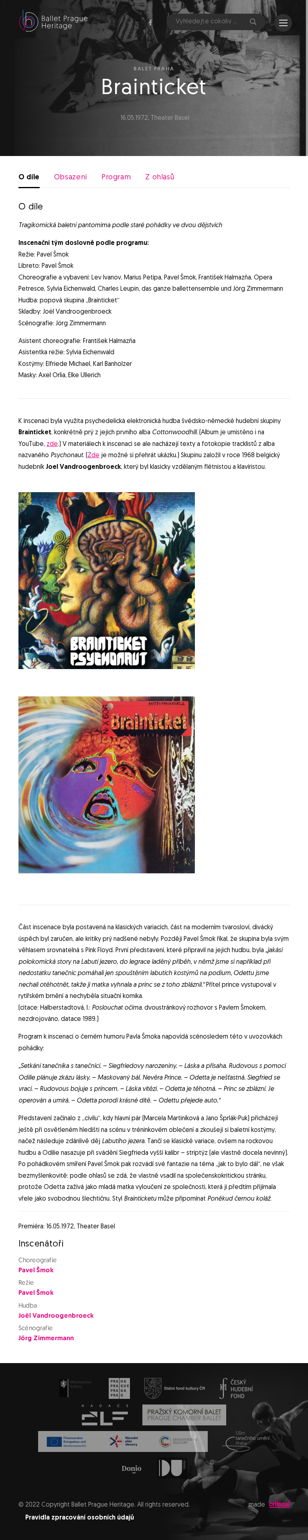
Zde (93, 455)
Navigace (283, 23)
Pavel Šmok (36, 1270)
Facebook (150, 22)
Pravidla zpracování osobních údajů (79, 1518)
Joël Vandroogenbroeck (56, 1316)
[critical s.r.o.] (279, 1506)
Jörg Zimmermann (46, 1338)
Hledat (252, 22)
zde (52, 444)
